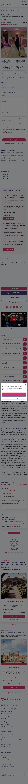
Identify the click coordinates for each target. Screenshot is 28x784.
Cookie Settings (14, 398)
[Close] (25, 384)
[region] (14, 392)
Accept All (14, 394)
